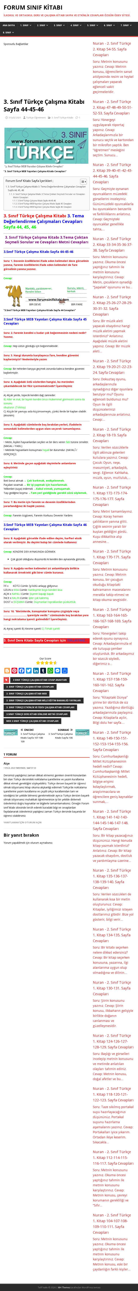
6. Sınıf (108, 25)
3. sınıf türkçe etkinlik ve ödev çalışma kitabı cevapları (40, 707)
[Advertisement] (47, 71)
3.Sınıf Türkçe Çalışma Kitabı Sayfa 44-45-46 (37, 200)
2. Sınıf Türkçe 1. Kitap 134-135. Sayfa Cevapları (112, 935)
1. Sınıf (24, 25)
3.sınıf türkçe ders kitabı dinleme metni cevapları (37, 714)
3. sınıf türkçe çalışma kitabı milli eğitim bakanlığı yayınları (43, 700)
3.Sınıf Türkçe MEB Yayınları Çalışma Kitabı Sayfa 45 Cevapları (45, 203)
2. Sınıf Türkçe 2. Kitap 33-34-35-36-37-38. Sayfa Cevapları (112, 244)
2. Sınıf (41, 25)
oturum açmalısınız (41, 842)
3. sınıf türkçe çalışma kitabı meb (26, 693)
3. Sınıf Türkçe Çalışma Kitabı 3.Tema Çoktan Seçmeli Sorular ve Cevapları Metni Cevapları (49, 196)
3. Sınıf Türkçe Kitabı (62, 117)
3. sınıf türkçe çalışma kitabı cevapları (30, 686)
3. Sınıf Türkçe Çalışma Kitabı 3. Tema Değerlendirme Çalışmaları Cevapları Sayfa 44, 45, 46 (47, 188)
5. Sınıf (91, 25)
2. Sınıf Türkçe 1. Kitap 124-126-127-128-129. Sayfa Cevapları (113, 1041)
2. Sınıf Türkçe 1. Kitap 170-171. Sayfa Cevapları (112, 557)
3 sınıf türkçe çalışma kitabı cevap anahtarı (40, 679)
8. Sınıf (7, 32)
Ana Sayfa (9, 25)
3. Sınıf (58, 25)
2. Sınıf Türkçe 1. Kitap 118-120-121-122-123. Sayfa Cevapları (113, 1094)
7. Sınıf (125, 25)
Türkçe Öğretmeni (36, 117)
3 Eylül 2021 (15, 117)
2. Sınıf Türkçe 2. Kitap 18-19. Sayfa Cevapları (112, 435)
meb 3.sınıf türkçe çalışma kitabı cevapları (32, 721)
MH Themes (64, 1287)
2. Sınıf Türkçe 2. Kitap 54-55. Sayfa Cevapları (112, 49)
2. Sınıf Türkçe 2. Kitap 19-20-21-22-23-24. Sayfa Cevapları (112, 366)
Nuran (98, 43)
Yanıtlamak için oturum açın (23, 822)
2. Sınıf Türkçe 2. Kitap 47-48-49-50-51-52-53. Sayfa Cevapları (112, 107)
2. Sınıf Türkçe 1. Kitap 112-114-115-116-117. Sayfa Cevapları (113, 1157)
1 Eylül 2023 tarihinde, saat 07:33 (20, 768)
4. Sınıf (74, 25)
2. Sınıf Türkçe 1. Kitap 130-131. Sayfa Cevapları (112, 988)
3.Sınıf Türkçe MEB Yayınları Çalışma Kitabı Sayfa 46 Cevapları (45, 207)
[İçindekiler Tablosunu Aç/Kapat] (81, 182)
